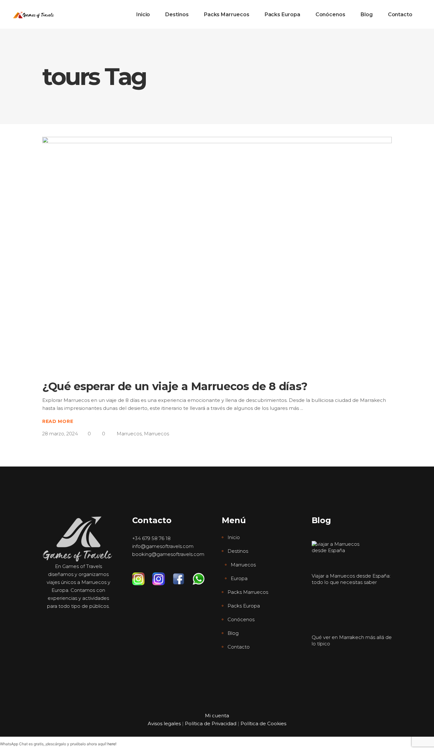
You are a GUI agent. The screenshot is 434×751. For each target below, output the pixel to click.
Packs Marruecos (247, 592)
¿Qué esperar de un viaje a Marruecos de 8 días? (175, 386)
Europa (239, 578)
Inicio (233, 537)
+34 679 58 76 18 (151, 538)
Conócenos (240, 619)
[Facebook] (182, 575)
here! (111, 743)
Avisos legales (164, 723)
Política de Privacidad (210, 723)
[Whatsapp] (202, 575)
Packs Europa (243, 606)
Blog (233, 633)
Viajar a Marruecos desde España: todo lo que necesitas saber (351, 579)
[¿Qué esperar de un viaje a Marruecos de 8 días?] (217, 253)
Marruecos (129, 434)
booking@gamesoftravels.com (168, 554)
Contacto (238, 647)
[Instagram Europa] (162, 575)
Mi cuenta (217, 715)
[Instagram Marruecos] (142, 575)
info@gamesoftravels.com (162, 546)
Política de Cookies (263, 723)
